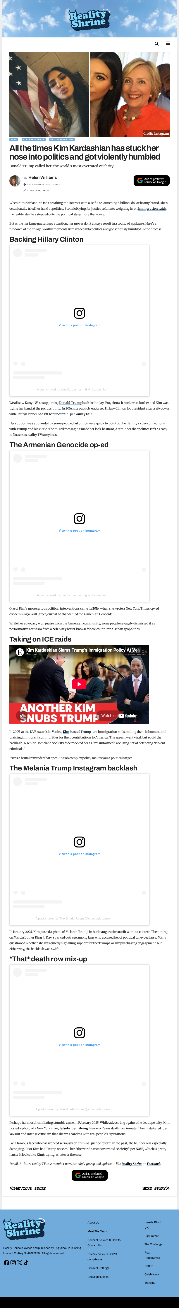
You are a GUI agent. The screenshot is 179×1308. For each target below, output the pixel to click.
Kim (66, 732)
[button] (157, 43)
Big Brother (151, 1236)
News (14, 139)
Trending (150, 1282)
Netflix (149, 1266)
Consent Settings (98, 1268)
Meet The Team (97, 1231)
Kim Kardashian (33, 139)
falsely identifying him (77, 1128)
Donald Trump (70, 403)
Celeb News (152, 1274)
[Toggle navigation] (168, 43)
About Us (93, 1222)
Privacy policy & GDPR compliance (102, 1257)
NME (139, 1149)
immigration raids (152, 209)
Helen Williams (42, 177)
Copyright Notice (98, 1276)
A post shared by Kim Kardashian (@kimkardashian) (72, 389)
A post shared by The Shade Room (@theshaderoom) (73, 918)
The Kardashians (61, 139)
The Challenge (153, 1244)
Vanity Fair (84, 414)
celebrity (59, 629)
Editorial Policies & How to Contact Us (104, 1243)
